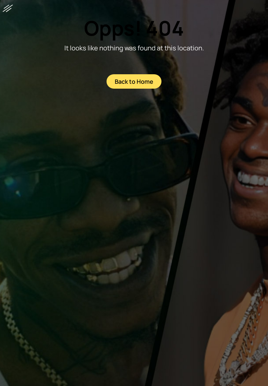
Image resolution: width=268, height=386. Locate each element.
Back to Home (134, 81)
